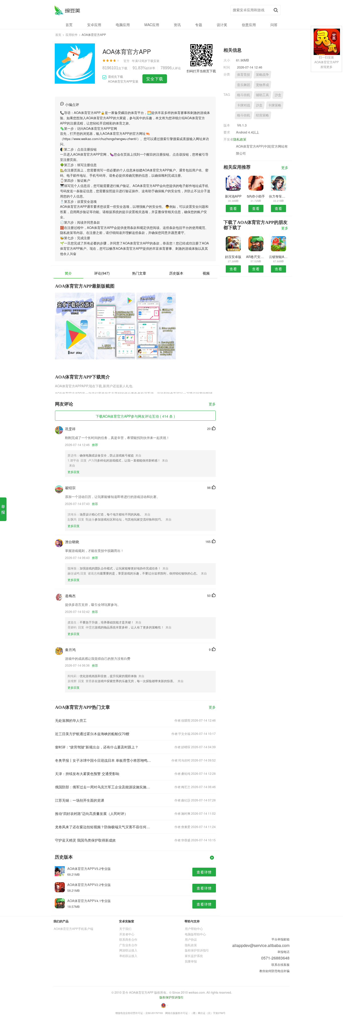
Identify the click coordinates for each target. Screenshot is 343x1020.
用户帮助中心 (194, 928)
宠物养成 (262, 84)
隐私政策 (239, 139)
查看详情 (204, 871)
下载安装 (153, 60)
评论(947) (102, 273)
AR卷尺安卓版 (255, 256)
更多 (212, 404)
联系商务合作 (128, 939)
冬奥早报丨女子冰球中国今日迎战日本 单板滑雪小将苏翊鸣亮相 (103, 760)
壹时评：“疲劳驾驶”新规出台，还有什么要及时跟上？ (96, 746)
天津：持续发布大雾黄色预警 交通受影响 (87, 773)
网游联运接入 (128, 950)
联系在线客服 (280, 964)
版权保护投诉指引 (197, 950)
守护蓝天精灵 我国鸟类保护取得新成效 (85, 840)
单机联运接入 (128, 955)
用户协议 (191, 939)
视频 (206, 273)
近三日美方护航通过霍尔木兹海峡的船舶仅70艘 (92, 733)
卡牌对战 (243, 105)
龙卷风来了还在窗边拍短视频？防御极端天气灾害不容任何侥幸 (103, 826)
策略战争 (262, 74)
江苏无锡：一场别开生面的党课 (79, 800)
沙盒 (278, 94)
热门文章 (139, 273)
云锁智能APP (278, 256)
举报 (3, 509)
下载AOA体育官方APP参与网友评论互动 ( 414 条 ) (135, 416)
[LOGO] (67, 10)
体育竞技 (243, 74)
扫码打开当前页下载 (201, 71)
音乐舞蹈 (243, 84)
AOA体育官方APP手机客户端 (73, 928)
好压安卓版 (233, 256)
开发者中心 (126, 934)
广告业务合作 (128, 945)
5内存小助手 (256, 196)
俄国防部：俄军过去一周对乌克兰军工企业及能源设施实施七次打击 (103, 786)
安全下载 (154, 79)
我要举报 (191, 961)
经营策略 (262, 115)
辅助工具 (262, 94)
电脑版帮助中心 (195, 934)
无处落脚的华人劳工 (71, 720)
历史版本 (176, 273)
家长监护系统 (194, 955)
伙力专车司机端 (278, 196)
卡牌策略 (274, 105)
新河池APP (233, 196)
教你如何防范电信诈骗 (274, 971)
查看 (233, 208)
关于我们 (125, 928)
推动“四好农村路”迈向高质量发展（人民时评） (91, 813)
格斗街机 (243, 94)
